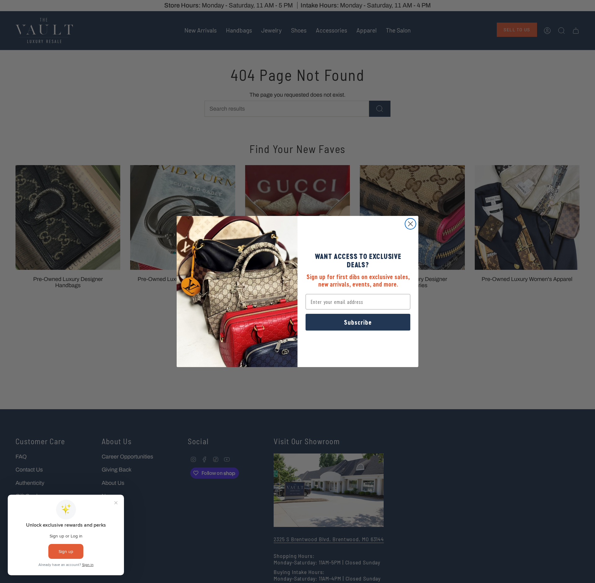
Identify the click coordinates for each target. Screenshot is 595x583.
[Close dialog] (410, 223)
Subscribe (358, 322)
